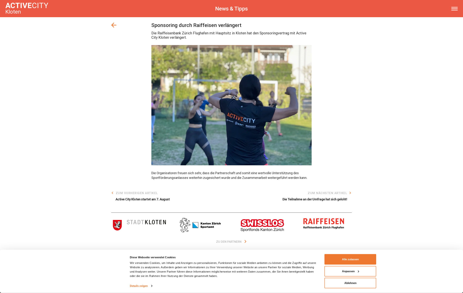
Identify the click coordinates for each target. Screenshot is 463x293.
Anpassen (348, 271)
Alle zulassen (350, 259)
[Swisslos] (262, 225)
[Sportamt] (201, 225)
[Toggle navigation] (454, 8)
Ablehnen (350, 282)
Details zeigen (139, 285)
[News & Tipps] (113, 25)
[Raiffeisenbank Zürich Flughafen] (324, 225)
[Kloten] (139, 225)
